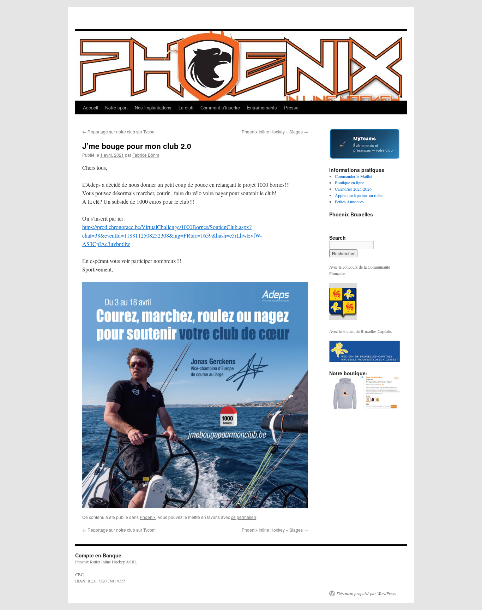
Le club (186, 107)
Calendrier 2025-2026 (353, 189)
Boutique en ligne (349, 182)
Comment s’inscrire (220, 107)
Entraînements (262, 107)
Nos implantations (153, 107)
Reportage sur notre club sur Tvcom (119, 131)
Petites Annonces (349, 201)
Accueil (90, 107)
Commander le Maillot (353, 176)
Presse (291, 107)
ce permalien (243, 517)
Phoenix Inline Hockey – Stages (275, 131)
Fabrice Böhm (145, 155)
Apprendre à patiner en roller (359, 195)
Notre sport (116, 107)
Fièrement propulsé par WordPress (366, 593)
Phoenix (148, 517)
